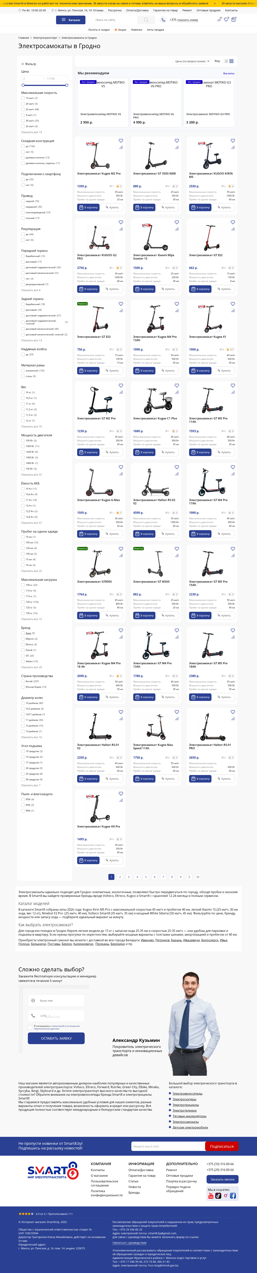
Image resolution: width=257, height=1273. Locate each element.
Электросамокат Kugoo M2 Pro (99, 173)
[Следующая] (189, 877)
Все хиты (228, 73)
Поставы (54, 944)
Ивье (223, 940)
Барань (176, 940)
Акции (122, 29)
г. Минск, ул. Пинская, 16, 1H (73, 10)
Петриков (162, 940)
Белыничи (38, 944)
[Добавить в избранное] (121, 142)
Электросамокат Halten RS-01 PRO (210, 746)
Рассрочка (115, 10)
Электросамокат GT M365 (151, 581)
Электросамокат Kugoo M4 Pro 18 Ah (99, 664)
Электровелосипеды (187, 1094)
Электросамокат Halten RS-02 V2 (154, 501)
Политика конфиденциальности (107, 1193)
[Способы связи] (163, 20)
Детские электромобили (190, 1127)
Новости (134, 1187)
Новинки (136, 29)
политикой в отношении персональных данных (57, 1027)
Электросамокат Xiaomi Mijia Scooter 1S (153, 256)
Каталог (74, 20)
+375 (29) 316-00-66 (220, 1170)
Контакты (231, 10)
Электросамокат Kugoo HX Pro (98, 826)
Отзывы (98, 10)
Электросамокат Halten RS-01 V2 (98, 746)
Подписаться (222, 1146)
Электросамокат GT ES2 (206, 255)
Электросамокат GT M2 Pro (96, 418)
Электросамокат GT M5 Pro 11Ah (208, 420)
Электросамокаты (186, 1122)
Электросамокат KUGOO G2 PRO (97, 256)
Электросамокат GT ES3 (94, 337)
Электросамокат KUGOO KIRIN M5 (211, 175)
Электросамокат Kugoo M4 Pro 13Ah (155, 338)
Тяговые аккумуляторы (189, 1116)
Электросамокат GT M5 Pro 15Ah (208, 583)
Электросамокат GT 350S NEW (154, 173)
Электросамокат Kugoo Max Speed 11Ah (153, 746)
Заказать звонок (223, 1179)
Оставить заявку (56, 1038)
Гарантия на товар (165, 10)
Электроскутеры (184, 1099)
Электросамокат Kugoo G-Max (98, 500)
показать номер (187, 20)
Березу (67, 944)
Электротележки (185, 1110)
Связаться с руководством (129, 1242)
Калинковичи (83, 944)
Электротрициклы (186, 1105)
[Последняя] (198, 877)
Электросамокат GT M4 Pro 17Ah (208, 501)
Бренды (134, 1192)
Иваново (147, 940)
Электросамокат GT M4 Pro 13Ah (152, 664)
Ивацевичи (191, 940)
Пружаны (102, 944)
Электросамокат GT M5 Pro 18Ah (208, 664)
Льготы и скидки (99, 29)
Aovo (28, 633)
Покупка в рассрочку (181, 1181)
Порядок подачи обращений (178, 1189)
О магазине (99, 1176)
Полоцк (24, 944)
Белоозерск (209, 940)
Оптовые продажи (209, 10)
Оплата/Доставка (137, 10)
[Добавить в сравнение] (121, 148)
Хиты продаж (155, 29)
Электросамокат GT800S (94, 581)
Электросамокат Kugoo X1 (207, 337)
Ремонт (187, 10)
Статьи (133, 1181)
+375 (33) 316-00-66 (220, 1164)
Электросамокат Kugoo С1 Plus (155, 418)
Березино (118, 944)
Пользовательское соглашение (104, 1183)
